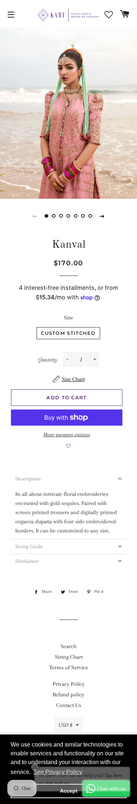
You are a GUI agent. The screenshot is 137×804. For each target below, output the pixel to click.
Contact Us (68, 705)
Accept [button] (68, 791)
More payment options (66, 434)
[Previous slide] (35, 216)
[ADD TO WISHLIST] (68, 446)
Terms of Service (68, 667)
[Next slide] (102, 216)
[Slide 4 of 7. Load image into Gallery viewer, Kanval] (68, 216)
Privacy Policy (69, 684)
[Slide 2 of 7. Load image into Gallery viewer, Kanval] (54, 216)
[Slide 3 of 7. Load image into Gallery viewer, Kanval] (61, 216)
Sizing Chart (69, 657)
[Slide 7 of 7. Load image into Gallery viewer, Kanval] (90, 216)
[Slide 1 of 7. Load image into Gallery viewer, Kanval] (46, 216)
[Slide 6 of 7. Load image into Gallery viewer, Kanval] (83, 216)
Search (68, 646)
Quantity (48, 359)
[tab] (68, 479)
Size (68, 317)
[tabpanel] (68, 113)
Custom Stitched (68, 333)
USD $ (65, 725)
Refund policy (68, 694)
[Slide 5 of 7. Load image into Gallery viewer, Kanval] (76, 216)
